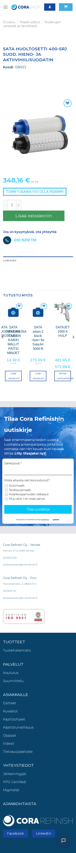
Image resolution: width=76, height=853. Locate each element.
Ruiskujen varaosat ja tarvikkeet (32, 24)
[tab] (38, 260)
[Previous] (3, 345)
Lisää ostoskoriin (33, 215)
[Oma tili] (50, 7)
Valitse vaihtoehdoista (64, 376)
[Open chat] (63, 840)
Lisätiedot (10, 260)
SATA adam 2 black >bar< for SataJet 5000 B (38, 337)
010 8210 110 (25, 240)
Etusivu (9, 22)
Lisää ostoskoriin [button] (14, 376)
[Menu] (5, 7)
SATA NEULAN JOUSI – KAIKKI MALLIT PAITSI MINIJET (13, 340)
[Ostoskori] (66, 7)
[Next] (73, 345)
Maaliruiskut (30, 22)
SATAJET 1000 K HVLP (63, 331)
